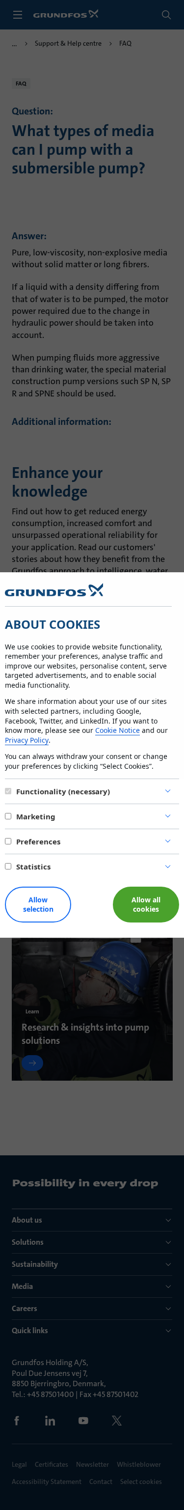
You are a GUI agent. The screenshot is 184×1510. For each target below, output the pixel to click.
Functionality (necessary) (63, 791)
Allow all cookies (145, 904)
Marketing (35, 816)
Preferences (38, 841)
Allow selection (38, 904)
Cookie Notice (117, 730)
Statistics (33, 866)
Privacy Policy (27, 740)
